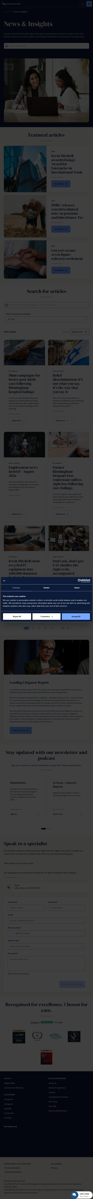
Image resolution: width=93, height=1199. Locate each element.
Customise (45, 616)
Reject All (17, 616)
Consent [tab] (16, 588)
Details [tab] (47, 588)
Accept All (76, 616)
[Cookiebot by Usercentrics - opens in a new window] (79, 581)
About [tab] (77, 588)
